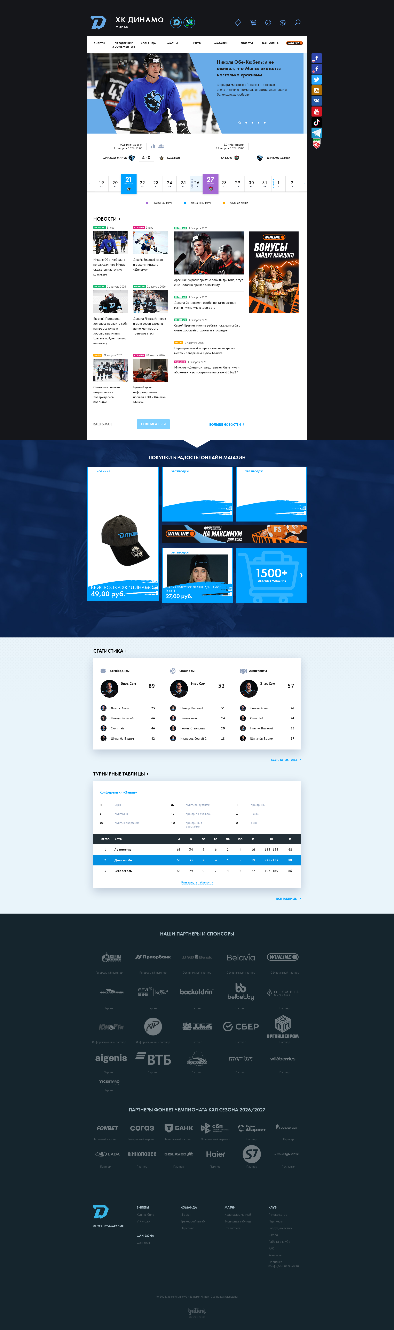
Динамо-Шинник (176, 22)
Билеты (99, 43)
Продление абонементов (123, 45)
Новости (245, 43)
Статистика (108, 651)
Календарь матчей (237, 1214)
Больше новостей (225, 424)
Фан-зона (270, 43)
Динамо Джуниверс (189, 22)
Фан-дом (143, 1243)
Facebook (317, 58)
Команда (148, 43)
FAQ (271, 1248)
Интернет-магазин (108, 1226)
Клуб (197, 43)
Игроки (185, 1214)
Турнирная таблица (237, 1221)
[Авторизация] (268, 22)
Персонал (187, 1228)
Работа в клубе (279, 1241)
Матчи (172, 43)
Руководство (277, 1214)
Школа (273, 1235)
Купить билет (146, 1214)
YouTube (317, 112)
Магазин (221, 43)
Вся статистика (284, 760)
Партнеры (275, 1221)
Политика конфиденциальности (283, 1264)
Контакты (275, 1255)
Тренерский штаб (193, 1221)
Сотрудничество (280, 1228)
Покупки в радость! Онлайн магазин (197, 457)
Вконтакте (317, 101)
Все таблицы (287, 899)
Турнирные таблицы (119, 774)
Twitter (317, 80)
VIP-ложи (143, 1221)
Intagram (317, 90)
